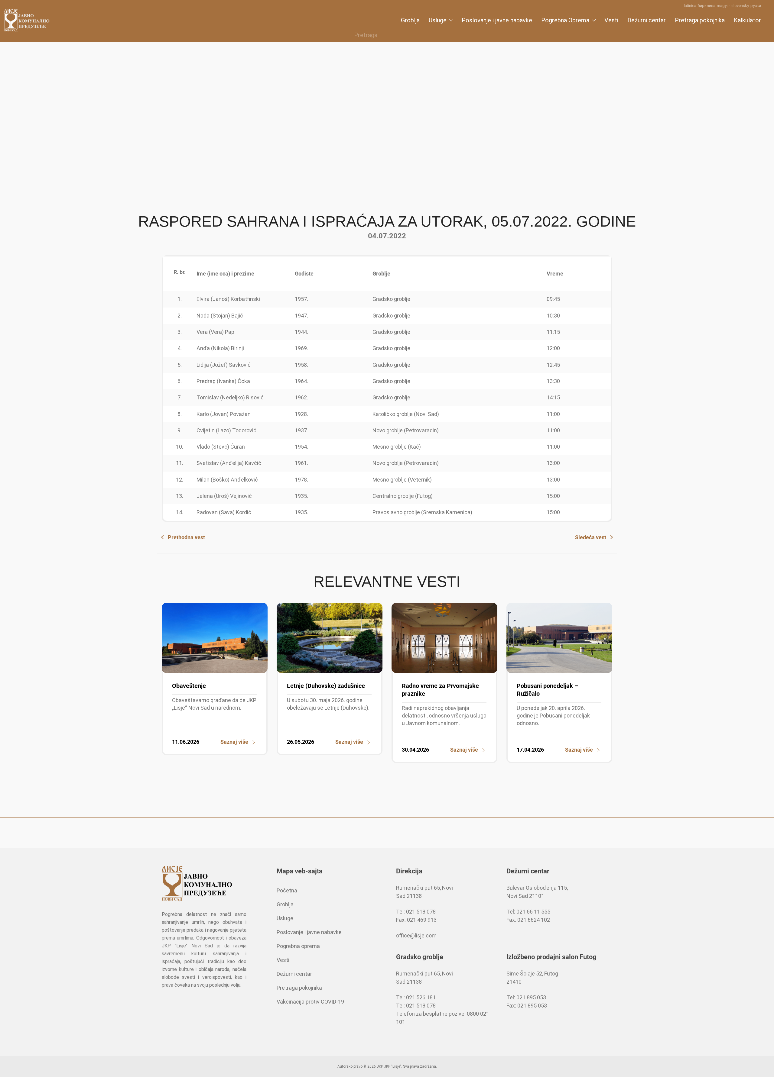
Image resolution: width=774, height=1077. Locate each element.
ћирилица (706, 5)
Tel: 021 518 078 (416, 911)
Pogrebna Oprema (565, 20)
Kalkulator (747, 20)
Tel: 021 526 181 (416, 997)
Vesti (611, 20)
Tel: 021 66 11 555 (528, 911)
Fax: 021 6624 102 (528, 920)
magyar (723, 5)
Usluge (438, 20)
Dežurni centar (646, 20)
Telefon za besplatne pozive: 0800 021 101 (442, 1018)
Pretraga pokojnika (700, 20)
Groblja (410, 20)
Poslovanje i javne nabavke (497, 20)
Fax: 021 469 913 (416, 920)
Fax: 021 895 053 (526, 1005)
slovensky (740, 5)
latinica (690, 5)
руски (755, 5)
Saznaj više (234, 742)
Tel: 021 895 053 (526, 997)
